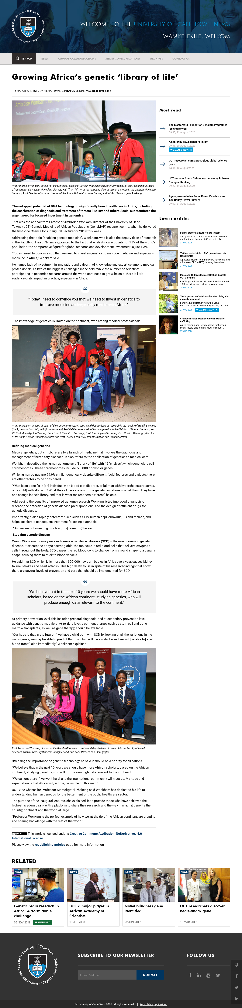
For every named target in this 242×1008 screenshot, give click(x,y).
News (45, 58)
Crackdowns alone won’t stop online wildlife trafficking (202, 320)
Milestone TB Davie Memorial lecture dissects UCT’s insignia (203, 276)
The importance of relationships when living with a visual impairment (204, 297)
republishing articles (50, 844)
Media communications (123, 58)
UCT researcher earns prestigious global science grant (198, 162)
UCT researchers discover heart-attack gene (202, 908)
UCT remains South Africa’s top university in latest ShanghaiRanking (199, 180)
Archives (156, 58)
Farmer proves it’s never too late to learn (200, 232)
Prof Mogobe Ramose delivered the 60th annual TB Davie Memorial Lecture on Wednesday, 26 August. (204, 283)
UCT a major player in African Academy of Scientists (89, 911)
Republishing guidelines (153, 1004)
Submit (150, 975)
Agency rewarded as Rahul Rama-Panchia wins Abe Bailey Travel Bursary (197, 198)
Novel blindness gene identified (144, 908)
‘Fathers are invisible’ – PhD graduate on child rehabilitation (203, 254)
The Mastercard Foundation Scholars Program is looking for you (198, 126)
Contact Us (181, 58)
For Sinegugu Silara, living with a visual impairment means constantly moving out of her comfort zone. (205, 304)
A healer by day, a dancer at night (188, 141)
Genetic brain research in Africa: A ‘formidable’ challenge (36, 911)
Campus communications (77, 58)
